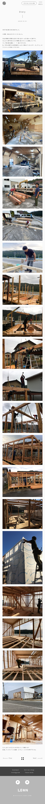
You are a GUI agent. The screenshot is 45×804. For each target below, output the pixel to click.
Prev (10, 758)
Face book (29, 772)
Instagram (15, 772)
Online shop (29, 770)
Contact (15, 770)
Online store (28, 3)
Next (35, 758)
